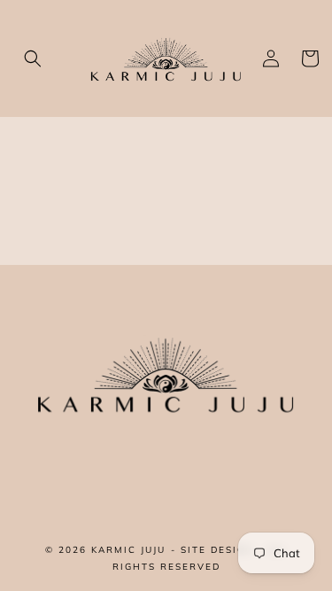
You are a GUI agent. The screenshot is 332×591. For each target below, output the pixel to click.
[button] (32, 58)
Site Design (217, 550)
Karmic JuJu (128, 550)
